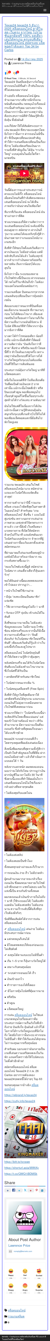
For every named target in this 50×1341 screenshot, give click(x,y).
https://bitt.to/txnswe (17, 1162)
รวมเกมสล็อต (16, 1316)
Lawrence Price (19, 1245)
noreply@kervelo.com (23, 1251)
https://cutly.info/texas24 (19, 1101)
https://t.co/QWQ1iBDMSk (20, 1174)
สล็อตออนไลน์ (16, 929)
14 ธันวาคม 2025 (32, 59)
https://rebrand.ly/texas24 (20, 1095)
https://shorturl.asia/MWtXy (21, 1168)
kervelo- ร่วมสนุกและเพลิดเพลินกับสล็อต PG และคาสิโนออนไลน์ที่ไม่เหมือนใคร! (23, 4)
